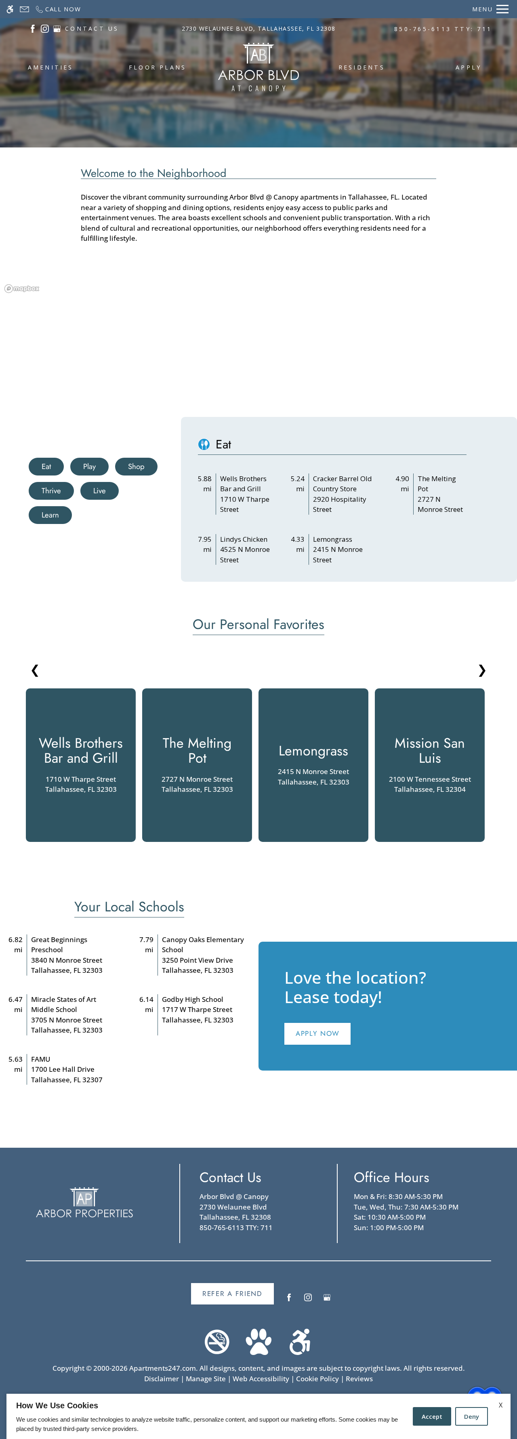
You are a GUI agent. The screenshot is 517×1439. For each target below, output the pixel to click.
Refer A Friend (232, 1293)
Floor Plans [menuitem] (158, 67)
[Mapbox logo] (22, 288)
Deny (471, 1416)
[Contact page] (24, 9)
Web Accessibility (261, 1378)
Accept (432, 1416)
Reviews (359, 1378)
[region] (258, 350)
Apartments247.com (162, 1368)
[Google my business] (327, 1301)
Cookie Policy (317, 1378)
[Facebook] (289, 1301)
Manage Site (206, 1378)
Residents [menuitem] (361, 67)
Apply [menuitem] (468, 67)
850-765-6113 (443, 29)
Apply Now (317, 1033)
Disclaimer (161, 1378)
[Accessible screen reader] (10, 9)
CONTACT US (92, 28)
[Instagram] (308, 1301)
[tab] (46, 466)
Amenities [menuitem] (51, 67)
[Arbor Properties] (84, 1202)
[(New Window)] (33, 28)
